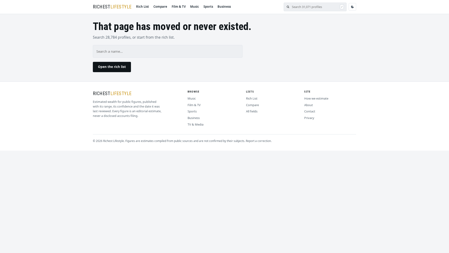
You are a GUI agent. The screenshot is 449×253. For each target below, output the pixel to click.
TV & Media (195, 124)
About (308, 105)
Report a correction (258, 141)
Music (194, 6)
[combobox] (314, 7)
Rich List (142, 6)
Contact (309, 111)
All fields (251, 111)
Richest (112, 7)
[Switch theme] (352, 7)
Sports (208, 6)
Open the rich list (112, 67)
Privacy (309, 118)
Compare (160, 6)
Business (224, 6)
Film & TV (179, 6)
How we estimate (316, 98)
